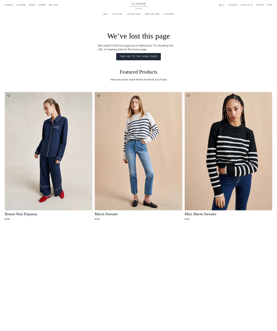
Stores (42, 5)
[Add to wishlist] (8, 96)
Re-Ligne (53, 5)
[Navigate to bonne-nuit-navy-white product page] (48, 151)
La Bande (21, 5)
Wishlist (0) (247, 5)
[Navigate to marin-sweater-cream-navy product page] (138, 151)
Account (233, 5)
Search (260, 5)
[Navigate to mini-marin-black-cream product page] (228, 151)
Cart (269, 5)
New (105, 14)
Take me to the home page (138, 56)
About (32, 5)
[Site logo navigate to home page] (138, 6)
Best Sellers (152, 14)
